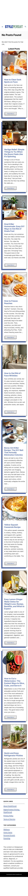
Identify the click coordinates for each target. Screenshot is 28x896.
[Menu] (2, 26)
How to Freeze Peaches (11, 302)
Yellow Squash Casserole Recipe (12, 526)
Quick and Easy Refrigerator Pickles (13, 754)
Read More (12, 114)
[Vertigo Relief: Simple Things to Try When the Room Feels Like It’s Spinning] (14, 133)
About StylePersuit (10, 806)
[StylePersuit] (14, 27)
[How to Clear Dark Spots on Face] (14, 63)
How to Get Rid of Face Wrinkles (12, 374)
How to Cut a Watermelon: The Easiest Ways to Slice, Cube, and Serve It (14, 682)
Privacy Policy (8, 816)
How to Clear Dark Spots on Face (12, 80)
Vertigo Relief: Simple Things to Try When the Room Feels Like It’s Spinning (14, 153)
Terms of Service (9, 819)
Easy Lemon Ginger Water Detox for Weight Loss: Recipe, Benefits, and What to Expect (14, 604)
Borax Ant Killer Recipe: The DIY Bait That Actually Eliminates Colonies (13, 451)
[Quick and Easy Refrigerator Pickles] (14, 737)
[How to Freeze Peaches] (14, 284)
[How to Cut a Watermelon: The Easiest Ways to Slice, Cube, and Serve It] (14, 662)
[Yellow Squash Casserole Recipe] (14, 508)
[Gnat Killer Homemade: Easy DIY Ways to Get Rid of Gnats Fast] (14, 208)
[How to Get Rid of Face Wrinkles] (14, 357)
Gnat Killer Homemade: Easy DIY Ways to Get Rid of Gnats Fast (14, 227)
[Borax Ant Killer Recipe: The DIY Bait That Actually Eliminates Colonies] (14, 431)
